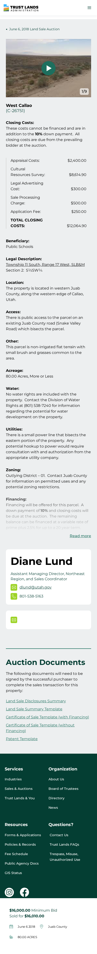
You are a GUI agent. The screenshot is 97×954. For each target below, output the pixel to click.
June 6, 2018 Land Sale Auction (34, 29)
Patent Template (22, 739)
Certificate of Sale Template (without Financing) (40, 728)
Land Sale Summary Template (34, 709)
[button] (89, 8)
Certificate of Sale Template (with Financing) (47, 717)
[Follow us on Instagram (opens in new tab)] (9, 892)
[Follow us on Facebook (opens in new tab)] (24, 892)
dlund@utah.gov (36, 587)
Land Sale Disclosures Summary (36, 701)
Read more (80, 536)
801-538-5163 (31, 596)
